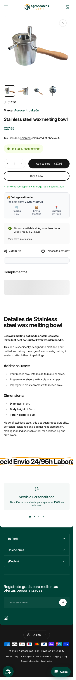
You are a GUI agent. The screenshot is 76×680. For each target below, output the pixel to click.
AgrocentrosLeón (26, 110)
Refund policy (12, 656)
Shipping (25, 137)
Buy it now (36, 175)
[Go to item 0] (9, 91)
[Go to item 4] (52, 91)
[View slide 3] (39, 517)
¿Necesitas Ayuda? (58, 250)
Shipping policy (60, 656)
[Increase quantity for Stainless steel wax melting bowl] (21, 163)
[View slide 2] (34, 517)
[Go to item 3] (38, 91)
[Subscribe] (63, 602)
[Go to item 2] (24, 91)
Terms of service (43, 656)
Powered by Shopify (52, 650)
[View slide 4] (43, 517)
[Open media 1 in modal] (63, 23)
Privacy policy (27, 656)
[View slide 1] (30, 517)
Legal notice (46, 661)
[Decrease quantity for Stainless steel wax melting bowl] (8, 163)
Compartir (15, 250)
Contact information (30, 661)
